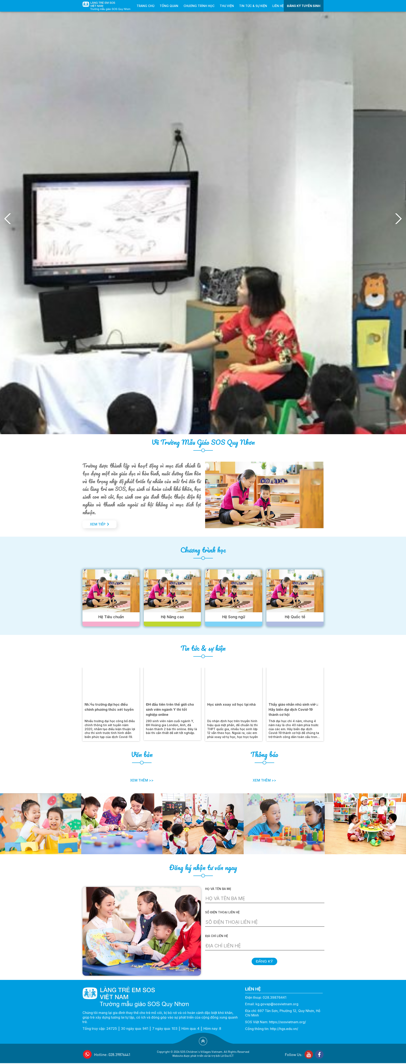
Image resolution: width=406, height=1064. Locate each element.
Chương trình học (199, 6)
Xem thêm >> (142, 780)
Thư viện (227, 6)
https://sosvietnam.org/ (287, 1022)
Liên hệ (278, 6)
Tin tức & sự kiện (253, 6)
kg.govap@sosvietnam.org (276, 1004)
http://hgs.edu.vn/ (284, 1029)
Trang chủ (145, 6)
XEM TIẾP (98, 524)
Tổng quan (169, 6)
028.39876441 (274, 997)
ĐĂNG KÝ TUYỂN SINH (303, 6)
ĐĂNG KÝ (264, 961)
